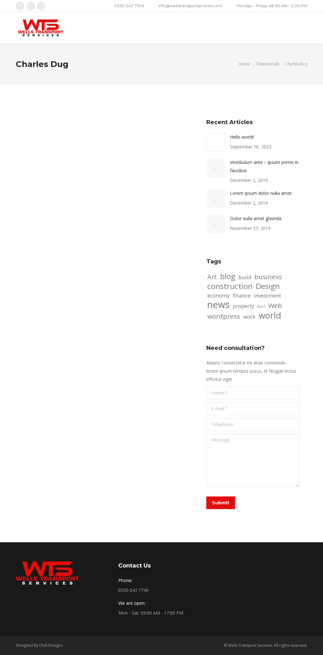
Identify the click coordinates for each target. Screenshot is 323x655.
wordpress (223, 316)
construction (230, 286)
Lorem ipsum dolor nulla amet (261, 193)
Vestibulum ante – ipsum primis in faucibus (264, 166)
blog (227, 276)
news (218, 304)
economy (218, 295)
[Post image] (215, 142)
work (249, 316)
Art (212, 277)
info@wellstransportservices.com (190, 5)
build (244, 277)
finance (241, 295)
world (270, 315)
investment (267, 295)
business (268, 277)
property (243, 305)
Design (268, 286)
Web (275, 305)
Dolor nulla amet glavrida (255, 218)
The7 (261, 306)
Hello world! (242, 137)
